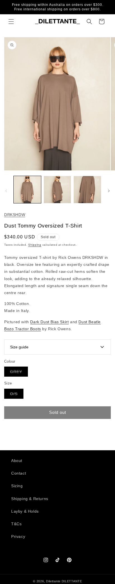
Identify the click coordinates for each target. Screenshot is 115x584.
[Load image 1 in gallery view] (27, 189)
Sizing (17, 486)
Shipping (34, 244)
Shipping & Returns (29, 498)
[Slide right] (109, 191)
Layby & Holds (25, 511)
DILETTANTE (72, 581)
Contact (18, 473)
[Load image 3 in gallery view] (87, 189)
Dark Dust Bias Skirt (49, 322)
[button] (11, 21)
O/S (16, 395)
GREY (19, 373)
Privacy (18, 536)
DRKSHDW (14, 214)
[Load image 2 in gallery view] (57, 189)
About (16, 460)
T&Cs (16, 524)
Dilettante (53, 581)
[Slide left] (6, 191)
